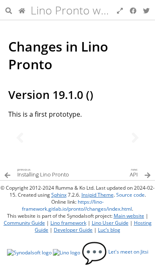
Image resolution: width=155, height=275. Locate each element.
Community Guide (24, 222)
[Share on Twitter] (146, 10)
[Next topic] (135, 138)
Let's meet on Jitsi (114, 251)
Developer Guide (73, 229)
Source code (130, 194)
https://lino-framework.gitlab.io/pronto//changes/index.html (77, 205)
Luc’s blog (109, 229)
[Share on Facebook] (133, 10)
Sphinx (59, 194)
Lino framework (68, 222)
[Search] (8, 10)
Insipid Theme (97, 194)
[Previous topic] (20, 138)
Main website (129, 215)
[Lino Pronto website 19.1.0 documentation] (22, 10)
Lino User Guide (110, 222)
